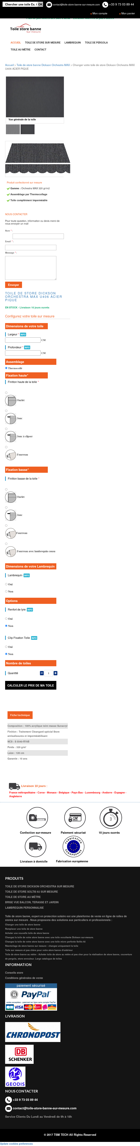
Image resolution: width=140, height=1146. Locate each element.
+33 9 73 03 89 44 (121, 4)
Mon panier (128, 13)
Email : (9, 241)
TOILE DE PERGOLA (96, 42)
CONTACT (40, 49)
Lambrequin (18, 575)
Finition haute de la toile (23, 382)
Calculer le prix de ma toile (30, 685)
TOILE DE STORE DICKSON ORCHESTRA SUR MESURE (39, 886)
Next (58, 100)
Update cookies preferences (16, 1143)
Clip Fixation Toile (22, 638)
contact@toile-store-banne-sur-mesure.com (76, 4)
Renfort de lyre (20, 609)
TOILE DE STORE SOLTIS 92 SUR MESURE (31, 892)
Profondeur (19, 347)
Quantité (13, 673)
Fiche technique (20, 715)
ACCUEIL (16, 42)
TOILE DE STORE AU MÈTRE (23, 897)
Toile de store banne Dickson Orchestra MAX (43, 65)
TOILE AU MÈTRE (20, 49)
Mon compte (100, 13)
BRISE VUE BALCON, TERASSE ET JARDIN (32, 902)
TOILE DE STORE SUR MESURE (42, 42)
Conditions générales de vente (24, 978)
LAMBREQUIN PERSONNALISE (24, 908)
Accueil (9, 65)
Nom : (9, 230)
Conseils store (14, 972)
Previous (11, 100)
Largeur (16, 334)
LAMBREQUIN (73, 42)
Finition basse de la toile (23, 478)
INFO (23, 334)
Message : (11, 252)
